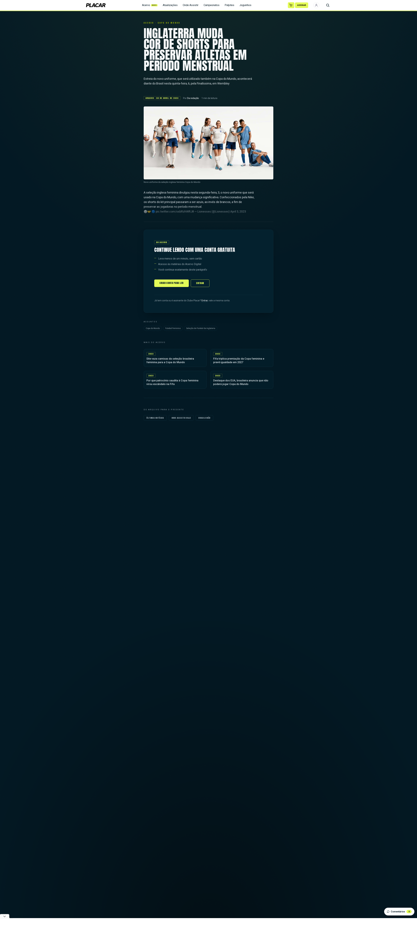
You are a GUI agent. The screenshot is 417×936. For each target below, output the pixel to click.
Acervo (149, 5)
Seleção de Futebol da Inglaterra (200, 328)
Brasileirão (204, 417)
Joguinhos (245, 5)
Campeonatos (211, 5)
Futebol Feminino (173, 328)
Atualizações (170, 5)
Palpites (229, 5)
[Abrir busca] (327, 5)
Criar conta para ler (171, 283)
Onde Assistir (190, 5)
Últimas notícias (155, 417)
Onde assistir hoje (181, 417)
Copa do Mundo (153, 328)
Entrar (200, 283)
